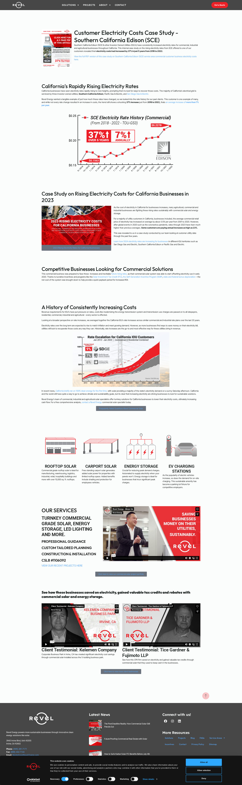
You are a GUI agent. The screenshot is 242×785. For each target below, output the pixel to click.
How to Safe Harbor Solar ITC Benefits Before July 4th (127, 754)
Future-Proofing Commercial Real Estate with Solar (125, 739)
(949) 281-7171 (20, 749)
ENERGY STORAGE (141, 466)
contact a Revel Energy (92, 402)
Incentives (169, 744)
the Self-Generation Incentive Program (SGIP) (142, 277)
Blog (193, 738)
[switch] (89, 779)
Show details (148, 779)
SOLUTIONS (69, 5)
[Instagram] (172, 721)
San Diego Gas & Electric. (138, 94)
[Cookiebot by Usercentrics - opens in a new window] (33, 780)
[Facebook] (165, 721)
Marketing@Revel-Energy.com (25, 755)
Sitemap (213, 744)
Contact (182, 744)
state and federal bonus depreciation (179, 277)
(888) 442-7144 (17, 752)
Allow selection (204, 770)
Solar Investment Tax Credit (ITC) (107, 277)
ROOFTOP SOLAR (60, 466)
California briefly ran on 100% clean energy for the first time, (81, 391)
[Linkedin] (179, 721)
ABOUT (103, 5)
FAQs (202, 738)
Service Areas (215, 738)
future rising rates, (119, 274)
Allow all (204, 762)
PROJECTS (89, 5)
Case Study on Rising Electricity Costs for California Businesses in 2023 (115, 196)
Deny (204, 778)
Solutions (169, 738)
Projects (182, 738)
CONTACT (120, 5)
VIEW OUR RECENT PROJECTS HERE (62, 565)
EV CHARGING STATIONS (181, 468)
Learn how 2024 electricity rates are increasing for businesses (141, 241)
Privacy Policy (197, 744)
